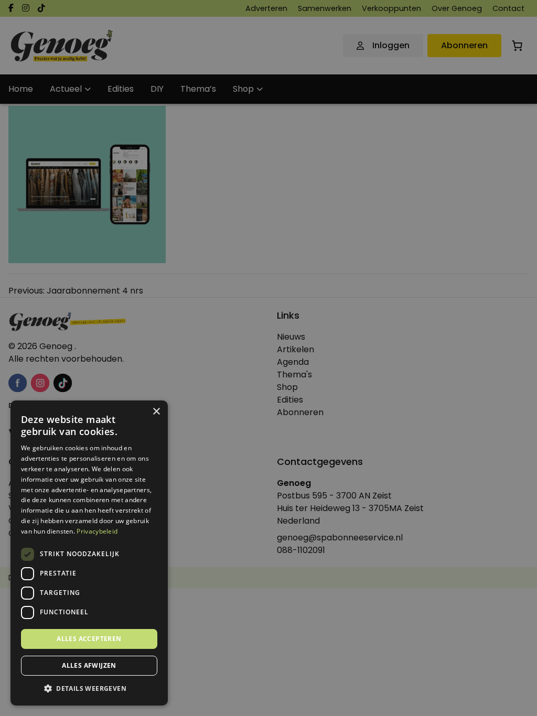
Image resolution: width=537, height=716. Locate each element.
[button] (89, 688)
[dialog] (268, 358)
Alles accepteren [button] (89, 638)
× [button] (156, 412)
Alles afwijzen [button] (89, 665)
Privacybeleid (97, 531)
